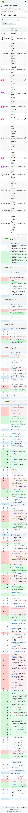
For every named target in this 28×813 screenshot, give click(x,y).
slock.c (12, 401)
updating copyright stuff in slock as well (13, 69)
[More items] (26, 11)
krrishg (5, 5)
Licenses (15, 811)
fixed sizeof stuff (12, 210)
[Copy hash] (25, 38)
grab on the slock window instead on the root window (13, 119)
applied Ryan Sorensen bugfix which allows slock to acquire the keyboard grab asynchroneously (13, 53)
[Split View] (22, 235)
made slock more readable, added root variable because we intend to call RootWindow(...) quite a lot (13, 138)
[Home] (3, 2)
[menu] (25, 235)
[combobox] (10, 20)
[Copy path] (14, 239)
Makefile (11, 299)
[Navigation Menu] (25, 2)
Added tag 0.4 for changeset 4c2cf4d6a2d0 (13, 174)
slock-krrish (13, 5)
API (20, 811)
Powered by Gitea (6, 807)
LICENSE (11, 267)
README (11, 324)
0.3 (12, 30)
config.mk (12, 348)
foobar (12, 166)
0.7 (16, 30)
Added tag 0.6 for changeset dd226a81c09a (13, 80)
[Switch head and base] (2, 20)
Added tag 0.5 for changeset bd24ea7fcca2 (13, 106)
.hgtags (11, 239)
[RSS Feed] (2, 8)
